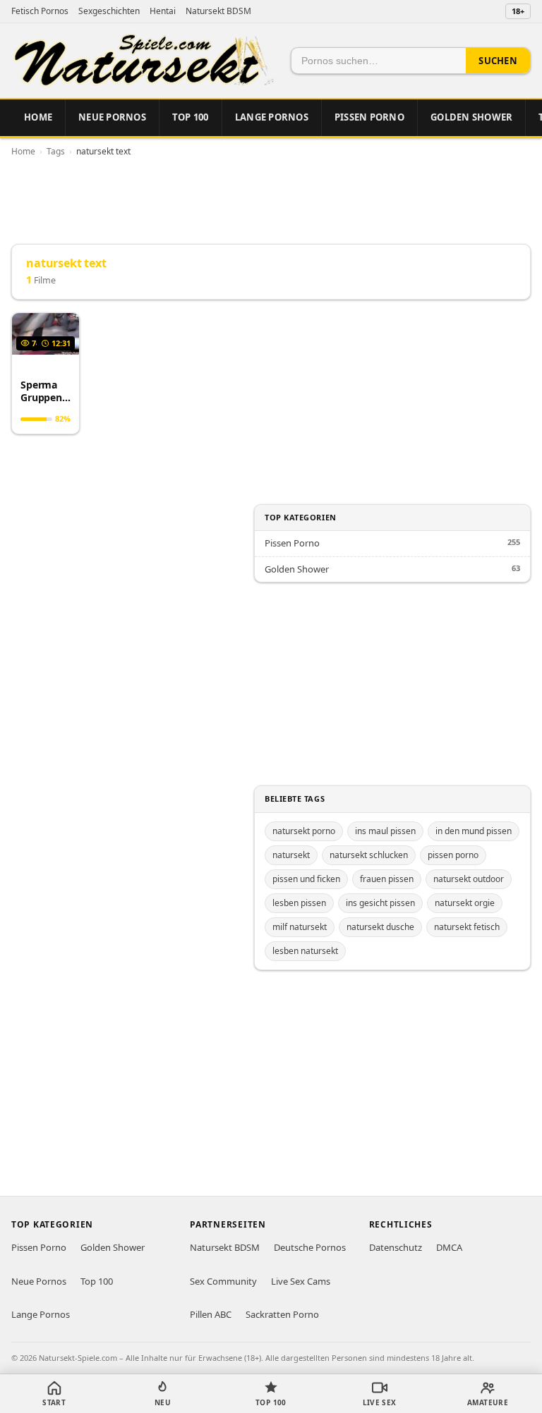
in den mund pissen (473, 831)
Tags (56, 151)
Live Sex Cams (300, 1281)
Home (38, 117)
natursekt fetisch (467, 927)
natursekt (291, 855)
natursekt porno (303, 831)
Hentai (163, 11)
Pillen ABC (210, 1314)
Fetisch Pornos (39, 11)
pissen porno (453, 855)
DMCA (449, 1247)
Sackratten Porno (282, 1314)
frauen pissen (387, 879)
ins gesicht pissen (380, 903)
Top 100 (190, 117)
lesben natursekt (305, 951)
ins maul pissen (385, 831)
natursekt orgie (465, 903)
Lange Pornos (271, 117)
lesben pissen (299, 903)
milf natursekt (299, 927)
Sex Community (223, 1281)
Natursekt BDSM (218, 11)
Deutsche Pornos (310, 1247)
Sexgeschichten (109, 11)
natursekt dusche (380, 927)
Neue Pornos (112, 117)
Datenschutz (395, 1247)
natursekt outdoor (468, 879)
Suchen (497, 60)
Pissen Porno (369, 117)
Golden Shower (471, 117)
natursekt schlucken (369, 855)
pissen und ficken (306, 879)
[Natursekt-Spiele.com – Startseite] (142, 60)
